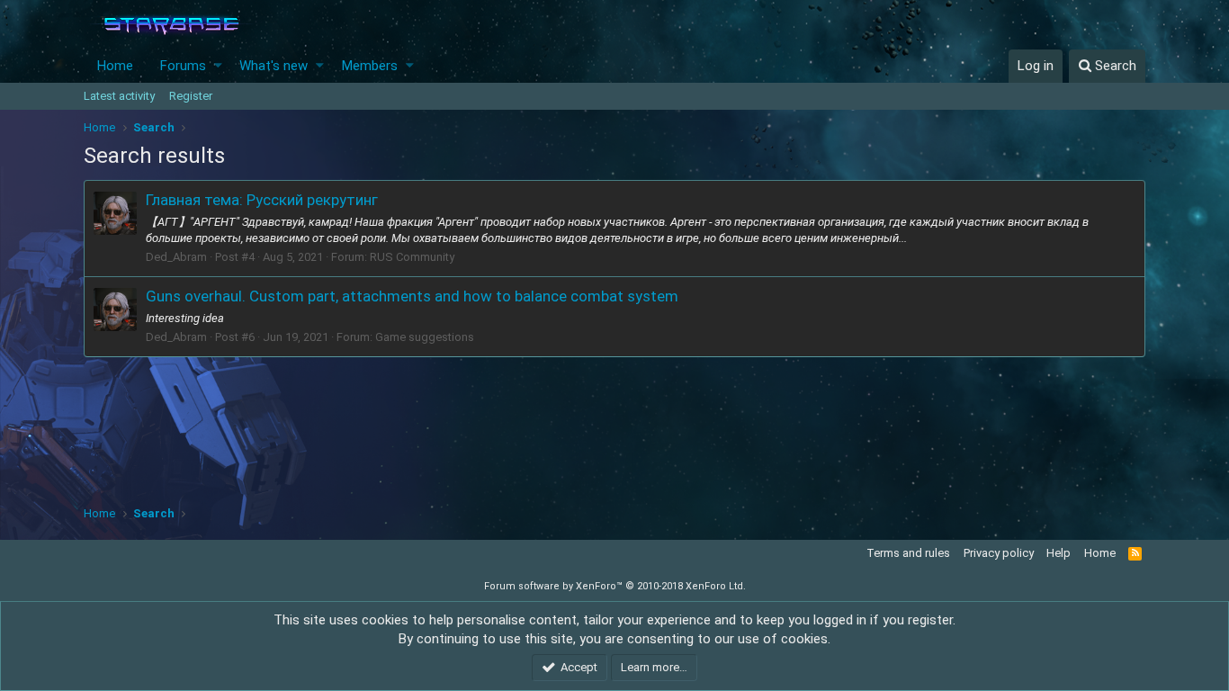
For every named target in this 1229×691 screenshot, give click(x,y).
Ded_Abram (176, 257)
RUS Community (412, 257)
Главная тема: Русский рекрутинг (262, 200)
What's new (273, 66)
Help (1058, 553)
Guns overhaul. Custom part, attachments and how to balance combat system (412, 296)
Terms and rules (908, 553)
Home (115, 66)
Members (370, 66)
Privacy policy (999, 553)
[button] (218, 66)
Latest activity (119, 96)
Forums (183, 66)
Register (190, 96)
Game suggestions (424, 337)
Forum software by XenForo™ (615, 586)
